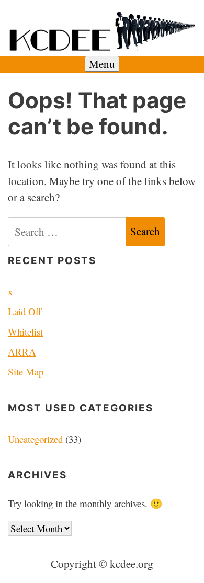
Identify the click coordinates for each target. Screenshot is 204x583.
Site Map (25, 371)
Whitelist (25, 331)
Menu (102, 63)
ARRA (22, 351)
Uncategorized (35, 438)
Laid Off (24, 311)
